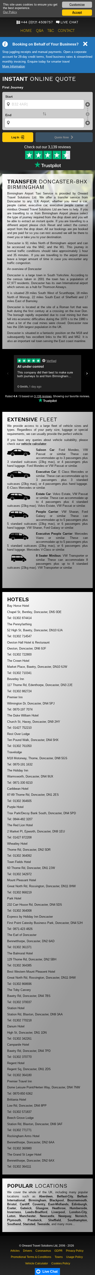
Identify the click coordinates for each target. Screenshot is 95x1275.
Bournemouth (77, 1200)
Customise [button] (77, 4)
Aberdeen (46, 1196)
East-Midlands (58, 1204)
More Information (13, 66)
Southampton (77, 1220)
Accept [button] (77, 12)
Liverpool (58, 1212)
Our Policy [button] (10, 12)
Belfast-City (65, 1196)
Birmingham (37, 1200)
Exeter (11, 1208)
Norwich (81, 1216)
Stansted (29, 1224)
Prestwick (35, 1220)
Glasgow (42, 1208)
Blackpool (57, 1200)
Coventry (39, 1204)
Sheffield (54, 1220)
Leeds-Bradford (36, 1212)
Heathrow (58, 1208)
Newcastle (47, 1216)
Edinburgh (79, 1204)
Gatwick (26, 1208)
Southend (14, 1224)
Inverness (14, 1212)
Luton (11, 1216)
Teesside (43, 1224)
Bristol (12, 1204)
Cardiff (24, 1204)
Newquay (64, 1216)
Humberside (78, 1208)
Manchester (27, 1216)
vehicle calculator (33, 444)
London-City (78, 1212)
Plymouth (14, 1220)
